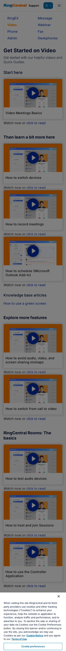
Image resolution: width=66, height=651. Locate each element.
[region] (33, 621)
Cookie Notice (34, 635)
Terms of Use (19, 639)
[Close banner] (59, 596)
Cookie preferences (33, 646)
